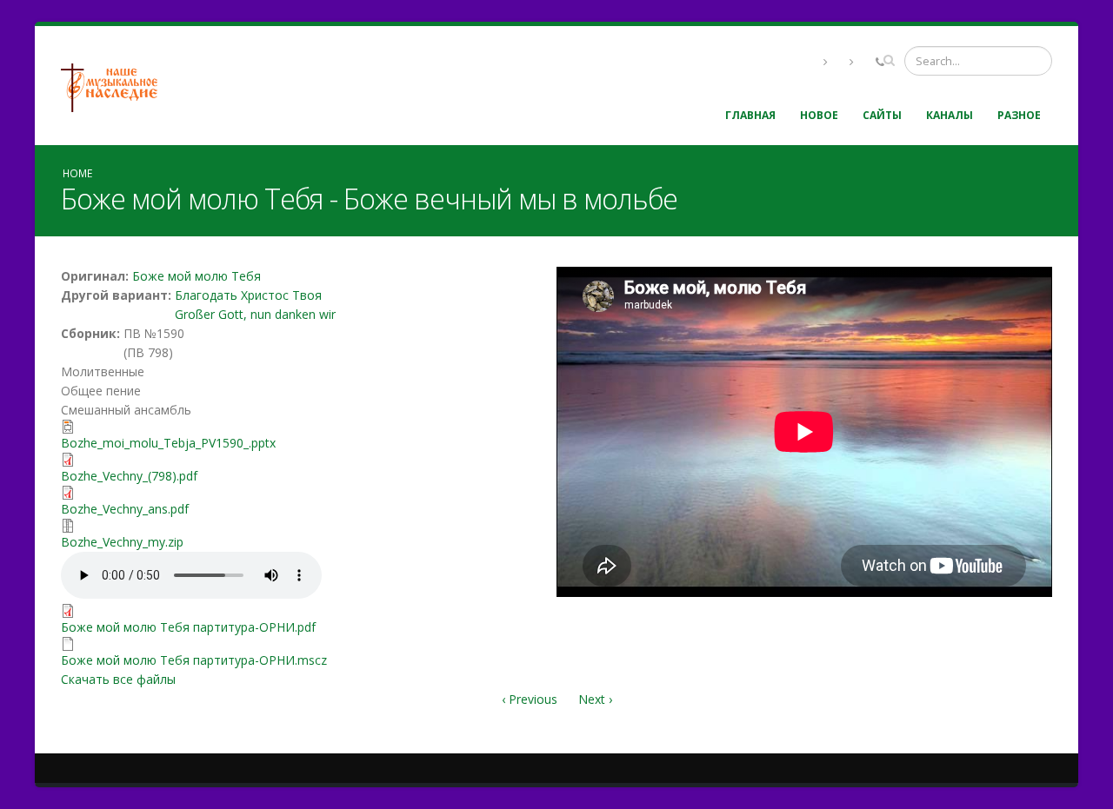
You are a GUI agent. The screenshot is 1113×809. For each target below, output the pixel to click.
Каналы (949, 115)
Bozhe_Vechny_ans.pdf (125, 509)
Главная (750, 115)
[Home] (115, 85)
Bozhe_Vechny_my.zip (122, 542)
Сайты (882, 115)
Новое (819, 115)
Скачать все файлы (118, 679)
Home (77, 173)
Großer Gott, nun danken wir (255, 314)
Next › (595, 699)
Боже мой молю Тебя (196, 276)
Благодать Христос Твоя (248, 295)
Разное (1019, 115)
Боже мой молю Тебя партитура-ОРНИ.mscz (194, 660)
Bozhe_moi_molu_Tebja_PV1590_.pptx (168, 442)
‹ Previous (529, 699)
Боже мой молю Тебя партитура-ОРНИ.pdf (188, 627)
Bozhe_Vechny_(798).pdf (129, 475)
